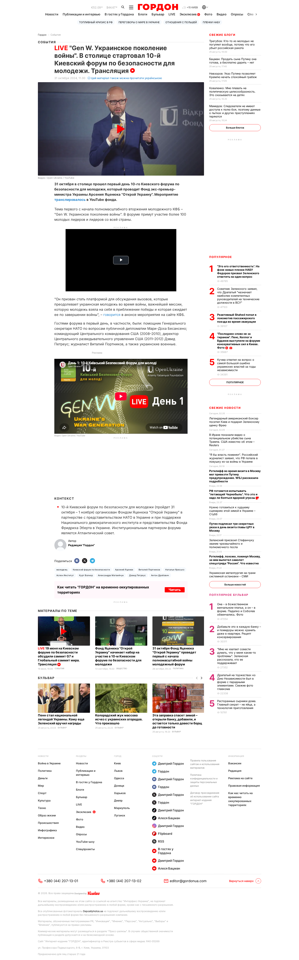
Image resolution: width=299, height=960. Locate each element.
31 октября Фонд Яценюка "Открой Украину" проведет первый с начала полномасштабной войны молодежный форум (174, 656)
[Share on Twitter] (84, 561)
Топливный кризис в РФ (96, 22)
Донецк (119, 785)
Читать (175, 590)
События (56, 34)
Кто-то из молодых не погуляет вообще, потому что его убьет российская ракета (232, 44)
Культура (44, 800)
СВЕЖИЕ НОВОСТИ (225, 408)
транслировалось (70, 200)
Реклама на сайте (240, 778)
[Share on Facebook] (76, 561)
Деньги (43, 778)
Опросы (237, 14)
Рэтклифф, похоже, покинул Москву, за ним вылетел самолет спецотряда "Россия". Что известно (234, 560)
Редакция (234, 770)
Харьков (120, 793)
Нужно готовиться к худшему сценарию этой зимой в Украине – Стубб (232, 511)
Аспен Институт (65, 575)
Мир (41, 785)
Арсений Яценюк (124, 569)
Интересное (46, 837)
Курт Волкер (86, 575)
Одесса (119, 778)
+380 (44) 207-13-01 (61, 881)
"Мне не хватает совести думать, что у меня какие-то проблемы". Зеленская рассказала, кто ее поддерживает (236, 656)
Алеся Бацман (169, 818)
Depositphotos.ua (93, 911)
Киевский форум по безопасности (91, 569)
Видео (221, 14)
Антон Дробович (160, 575)
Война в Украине (49, 763)
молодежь (62, 569)
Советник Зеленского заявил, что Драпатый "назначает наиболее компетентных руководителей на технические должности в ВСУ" (238, 295)
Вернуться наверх (241, 881)
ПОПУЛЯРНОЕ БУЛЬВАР (228, 595)
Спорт (42, 793)
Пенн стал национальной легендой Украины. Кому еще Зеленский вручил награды (61, 719)
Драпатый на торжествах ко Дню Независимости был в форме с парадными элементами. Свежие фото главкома (236, 682)
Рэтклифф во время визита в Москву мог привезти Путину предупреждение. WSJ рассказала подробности (235, 476)
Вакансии (234, 763)
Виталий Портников (149, 569)
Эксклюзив (188, 14)
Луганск (119, 815)
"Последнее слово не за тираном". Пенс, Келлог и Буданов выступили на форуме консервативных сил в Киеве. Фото (238, 340)
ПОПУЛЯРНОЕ (220, 257)
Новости (51, 14)
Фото (208, 14)
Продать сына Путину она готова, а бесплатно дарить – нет (232, 60)
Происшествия (48, 823)
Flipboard (165, 833)
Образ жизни (47, 815)
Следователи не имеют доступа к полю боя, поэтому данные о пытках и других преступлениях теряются (234, 111)
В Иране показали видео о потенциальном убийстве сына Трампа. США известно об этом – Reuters (232, 440)
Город (117, 756)
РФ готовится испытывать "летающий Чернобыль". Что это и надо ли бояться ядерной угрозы (233, 494)
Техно (42, 808)
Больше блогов (235, 127)
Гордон (42, 34)
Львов (118, 770)
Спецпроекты (85, 849)
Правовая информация (244, 785)
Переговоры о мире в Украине (139, 22)
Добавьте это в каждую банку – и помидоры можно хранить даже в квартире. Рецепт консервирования (239, 632)
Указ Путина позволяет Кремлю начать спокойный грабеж (233, 75)
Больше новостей (235, 584)
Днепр (118, 800)
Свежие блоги (222, 35)
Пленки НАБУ (211, 22)
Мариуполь (122, 808)
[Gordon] (158, 7)
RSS (161, 841)
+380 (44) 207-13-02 (124, 881)
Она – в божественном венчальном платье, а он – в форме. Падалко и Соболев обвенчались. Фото (236, 609)
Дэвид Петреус (137, 575)
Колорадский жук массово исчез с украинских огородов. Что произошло (118, 719)
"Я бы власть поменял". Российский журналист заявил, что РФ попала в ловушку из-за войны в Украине (233, 458)
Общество (121, 668)
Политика (178, 668)
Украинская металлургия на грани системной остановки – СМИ (232, 574)
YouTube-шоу (85, 841)
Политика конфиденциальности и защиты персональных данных (204, 780)
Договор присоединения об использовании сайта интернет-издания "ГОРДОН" (204, 798)
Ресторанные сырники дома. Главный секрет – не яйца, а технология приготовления (236, 704)
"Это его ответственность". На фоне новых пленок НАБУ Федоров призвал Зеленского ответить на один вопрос (238, 271)
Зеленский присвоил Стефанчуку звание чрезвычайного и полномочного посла (231, 543)
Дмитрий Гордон (171, 763)
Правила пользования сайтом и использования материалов (204, 764)
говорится (111, 315)
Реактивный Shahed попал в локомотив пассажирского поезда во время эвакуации (237, 318)
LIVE (172, 14)
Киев (117, 763)
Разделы (81, 756)
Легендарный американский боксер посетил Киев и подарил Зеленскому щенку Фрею (234, 422)
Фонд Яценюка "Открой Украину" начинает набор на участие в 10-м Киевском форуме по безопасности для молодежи (118, 656)
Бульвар (158, 14)
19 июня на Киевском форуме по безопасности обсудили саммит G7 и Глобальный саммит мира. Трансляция (58, 656)
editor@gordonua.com (188, 881)
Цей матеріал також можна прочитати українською (126, 78)
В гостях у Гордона (119, 14)
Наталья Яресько (174, 569)
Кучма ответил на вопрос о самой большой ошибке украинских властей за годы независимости (236, 365)
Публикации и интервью (81, 14)
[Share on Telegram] (92, 561)
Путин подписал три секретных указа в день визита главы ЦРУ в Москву (231, 527)
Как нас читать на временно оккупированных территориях (240, 799)
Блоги (142, 14)
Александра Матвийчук (111, 575)
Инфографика (47, 830)
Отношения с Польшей (181, 22)
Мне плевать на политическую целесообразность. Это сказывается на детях (232, 91)
